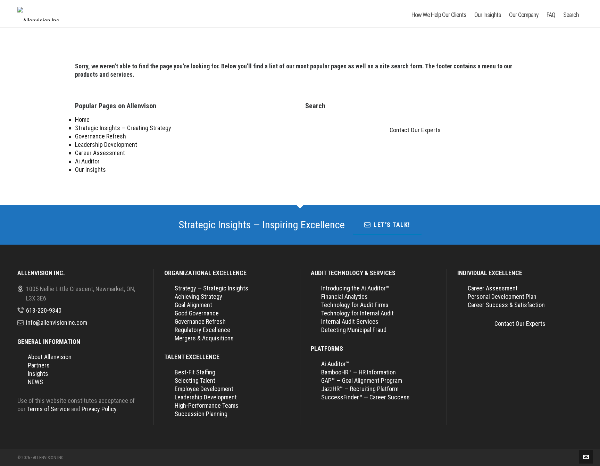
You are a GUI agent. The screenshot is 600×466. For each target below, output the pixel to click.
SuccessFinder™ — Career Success (365, 397)
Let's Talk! (392, 224)
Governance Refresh (100, 136)
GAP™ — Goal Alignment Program (361, 380)
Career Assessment (100, 152)
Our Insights (90, 169)
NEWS (35, 381)
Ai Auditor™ (335, 363)
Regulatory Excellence (202, 329)
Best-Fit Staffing (195, 372)
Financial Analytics (344, 296)
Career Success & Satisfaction (506, 304)
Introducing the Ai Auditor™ (355, 288)
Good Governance (197, 313)
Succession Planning (201, 413)
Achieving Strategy (198, 296)
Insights (38, 373)
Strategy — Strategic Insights (211, 288)
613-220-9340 (43, 310)
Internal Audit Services (349, 321)
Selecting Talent (195, 380)
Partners (39, 365)
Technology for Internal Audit (357, 313)
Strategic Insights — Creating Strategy (123, 128)
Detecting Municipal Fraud (353, 329)
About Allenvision (50, 357)
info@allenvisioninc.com (56, 322)
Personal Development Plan (502, 296)
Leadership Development (106, 144)
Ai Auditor (87, 161)
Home (82, 119)
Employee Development (204, 388)
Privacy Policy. (100, 409)
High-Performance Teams (207, 405)
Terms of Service (48, 409)
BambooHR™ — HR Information (358, 372)
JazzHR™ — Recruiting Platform (360, 388)
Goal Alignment (193, 304)
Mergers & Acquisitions (204, 338)
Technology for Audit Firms (355, 304)
